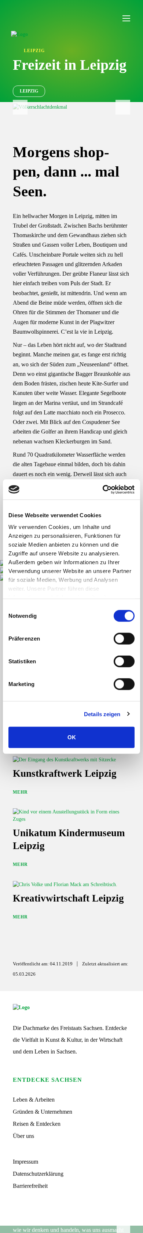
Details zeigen (102, 714)
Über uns (23, 1136)
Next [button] (122, 107)
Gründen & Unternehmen (42, 1112)
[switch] (124, 639)
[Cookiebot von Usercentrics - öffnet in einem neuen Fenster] (103, 489)
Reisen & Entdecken (36, 1124)
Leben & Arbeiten (34, 1099)
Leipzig (29, 91)
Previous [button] (20, 107)
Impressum (25, 1161)
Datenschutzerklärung (38, 1174)
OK (71, 737)
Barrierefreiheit (30, 1186)
